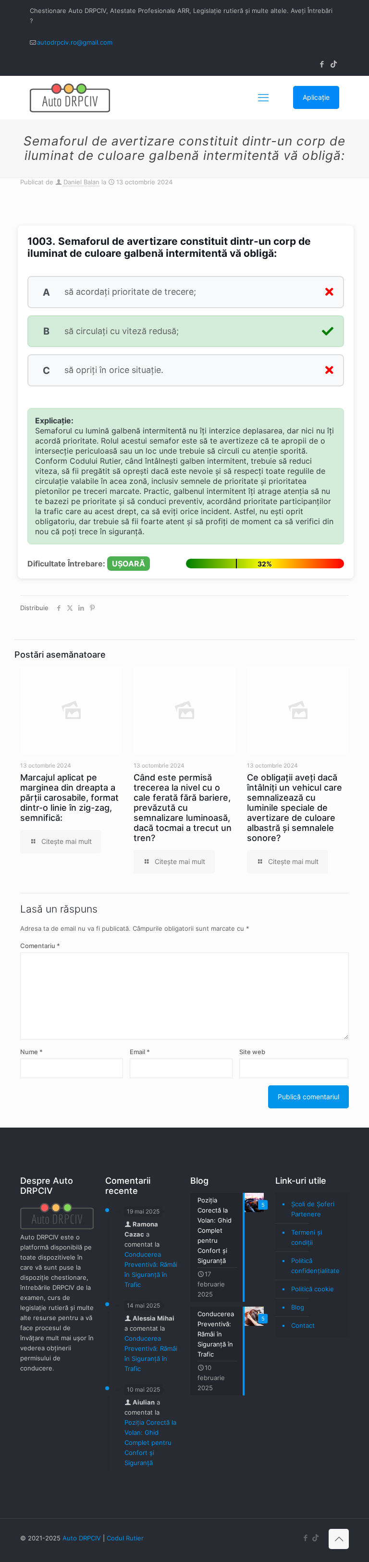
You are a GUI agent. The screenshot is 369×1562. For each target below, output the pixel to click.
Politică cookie (312, 1289)
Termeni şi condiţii (306, 1237)
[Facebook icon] (321, 64)
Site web (252, 1052)
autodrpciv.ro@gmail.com (74, 42)
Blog (297, 1307)
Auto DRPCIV (81, 1538)
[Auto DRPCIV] (70, 97)
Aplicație (316, 97)
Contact (303, 1325)
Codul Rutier (125, 1538)
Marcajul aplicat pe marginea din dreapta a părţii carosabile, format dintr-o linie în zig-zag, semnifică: (69, 797)
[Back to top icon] (339, 1539)
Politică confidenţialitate (315, 1265)
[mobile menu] (263, 97)
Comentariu (40, 945)
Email (140, 1052)
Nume (31, 1052)
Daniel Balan (81, 182)
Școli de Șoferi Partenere (312, 1209)
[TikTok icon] (333, 64)
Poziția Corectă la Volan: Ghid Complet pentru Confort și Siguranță (150, 1442)
